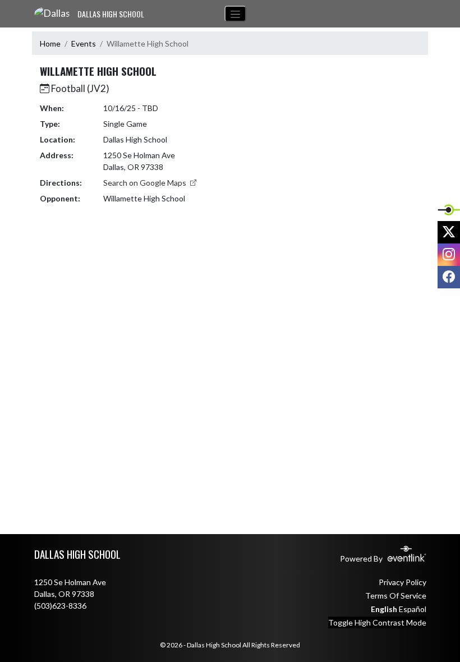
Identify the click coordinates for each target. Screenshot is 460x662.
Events (83, 43)
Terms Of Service (395, 595)
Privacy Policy (402, 582)
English (384, 609)
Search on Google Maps (145, 182)
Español (412, 609)
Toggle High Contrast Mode (377, 622)
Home (50, 43)
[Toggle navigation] (235, 14)
